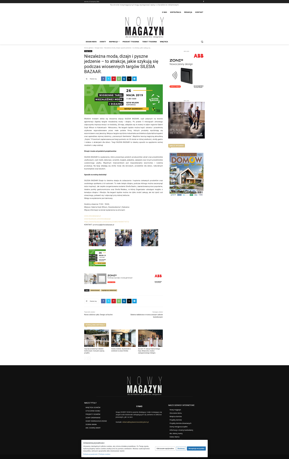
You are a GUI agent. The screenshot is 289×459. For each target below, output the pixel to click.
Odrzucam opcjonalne (165, 448)
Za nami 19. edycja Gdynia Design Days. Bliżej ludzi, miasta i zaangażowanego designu (149, 351)
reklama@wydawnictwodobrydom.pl (135, 422)
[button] (202, 41)
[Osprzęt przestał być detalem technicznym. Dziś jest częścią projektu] (96, 338)
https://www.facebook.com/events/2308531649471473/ (106, 222)
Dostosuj (181, 448)
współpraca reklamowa (109, 290)
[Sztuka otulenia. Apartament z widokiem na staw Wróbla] (123, 338)
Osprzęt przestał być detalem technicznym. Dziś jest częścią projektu (94, 351)
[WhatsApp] (119, 78)
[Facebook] (203, 1)
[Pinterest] (113, 78)
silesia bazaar (95, 290)
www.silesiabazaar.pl (92, 216)
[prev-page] (85, 358)
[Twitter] (108, 78)
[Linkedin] (124, 78)
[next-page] (89, 358)
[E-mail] (129, 78)
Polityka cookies (104, 454)
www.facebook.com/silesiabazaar (97, 219)
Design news (99, 48)
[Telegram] (134, 78)
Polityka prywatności (90, 454)
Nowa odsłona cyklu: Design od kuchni (98, 315)
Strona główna (88, 48)
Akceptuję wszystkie (196, 448)
